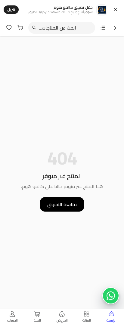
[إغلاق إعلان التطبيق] (115, 9)
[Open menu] (103, 27)
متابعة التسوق (62, 204)
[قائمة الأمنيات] (9, 27)
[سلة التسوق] (20, 27)
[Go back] (115, 27)
